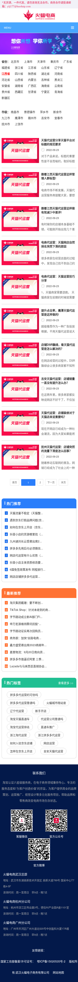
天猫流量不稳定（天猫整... (26, 513)
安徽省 (6, 86)
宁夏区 (45, 92)
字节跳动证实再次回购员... (26, 631)
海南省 (45, 86)
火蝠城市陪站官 (56, 703)
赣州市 (32, 118)
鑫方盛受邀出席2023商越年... (28, 645)
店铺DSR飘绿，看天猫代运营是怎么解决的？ (58, 347)
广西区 (32, 86)
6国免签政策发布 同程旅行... (27, 569)
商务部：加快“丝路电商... (25, 638)
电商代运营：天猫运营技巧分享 (58, 278)
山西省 (19, 80)
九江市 (6, 118)
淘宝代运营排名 (20, 727)
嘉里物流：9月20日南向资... (27, 652)
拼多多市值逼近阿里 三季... (27, 659)
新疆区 (6, 98)
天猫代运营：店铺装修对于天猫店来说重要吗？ (58, 415)
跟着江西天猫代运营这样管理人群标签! (58, 176)
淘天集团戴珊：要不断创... (26, 603)
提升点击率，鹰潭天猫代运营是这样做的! (58, 312)
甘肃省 (32, 92)
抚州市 (6, 124)
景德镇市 (29, 112)
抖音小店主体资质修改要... (26, 562)
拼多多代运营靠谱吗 (22, 703)
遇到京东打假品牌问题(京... (27, 520)
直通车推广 (48, 727)
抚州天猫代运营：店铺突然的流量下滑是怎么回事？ (58, 449)
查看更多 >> (65, 683)
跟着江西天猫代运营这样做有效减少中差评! (58, 210)
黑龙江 (58, 80)
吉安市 (45, 118)
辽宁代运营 (17, 711)
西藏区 (19, 92)
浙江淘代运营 (18, 735)
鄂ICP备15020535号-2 (51, 961)
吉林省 (45, 80)
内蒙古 (32, 80)
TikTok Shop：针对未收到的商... (30, 610)
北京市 (15, 61)
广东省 (68, 61)
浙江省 (19, 67)
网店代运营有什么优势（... (26, 555)
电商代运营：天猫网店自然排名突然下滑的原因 (58, 244)
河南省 (58, 74)
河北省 (6, 80)
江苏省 (32, 67)
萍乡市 (44, 112)
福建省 (6, 67)
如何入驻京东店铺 (21, 743)
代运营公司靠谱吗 (52, 719)
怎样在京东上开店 (21, 751)
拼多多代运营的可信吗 (24, 695)
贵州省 (6, 92)
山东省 (45, 67)
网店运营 (49, 743)
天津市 (41, 61)
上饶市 (19, 124)
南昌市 (15, 112)
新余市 (57, 112)
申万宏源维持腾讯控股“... (25, 624)
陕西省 (32, 74)
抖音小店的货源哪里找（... (26, 534)
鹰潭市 (19, 118)
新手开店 (40, 711)
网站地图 (58, 972)
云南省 (58, 86)
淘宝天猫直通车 (20, 719)
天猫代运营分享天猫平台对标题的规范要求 (58, 142)
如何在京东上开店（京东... (26, 527)
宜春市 (58, 118)
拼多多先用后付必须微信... (26, 548)
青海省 (58, 92)
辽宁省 (58, 67)
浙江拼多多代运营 (49, 735)
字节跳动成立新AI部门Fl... (26, 617)
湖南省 (19, 86)
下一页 (51, 482)
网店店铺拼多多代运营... (25, 576)
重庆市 (54, 61)
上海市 (28, 61)
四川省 (19, 74)
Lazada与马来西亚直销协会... (28, 666)
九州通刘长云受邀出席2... (26, 541)
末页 (63, 482)
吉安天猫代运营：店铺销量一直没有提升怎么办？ (58, 381)
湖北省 (45, 74)
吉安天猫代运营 (53, 751)
